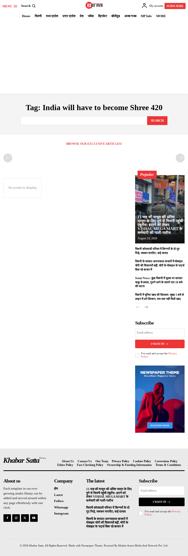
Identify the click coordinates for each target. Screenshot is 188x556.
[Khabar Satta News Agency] (94, 5)
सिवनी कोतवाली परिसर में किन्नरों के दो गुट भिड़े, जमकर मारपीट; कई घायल (107, 509)
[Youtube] (34, 518)
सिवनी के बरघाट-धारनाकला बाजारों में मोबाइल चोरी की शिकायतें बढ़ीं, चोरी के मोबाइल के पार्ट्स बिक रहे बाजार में (159, 265)
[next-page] (146, 307)
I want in (157, 343)
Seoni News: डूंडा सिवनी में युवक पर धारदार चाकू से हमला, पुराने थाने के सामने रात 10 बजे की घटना (158, 282)
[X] (25, 518)
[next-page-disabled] (180, 158)
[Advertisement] (94, 57)
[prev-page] (7, 158)
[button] (28, 5)
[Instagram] (16, 518)
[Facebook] (7, 518)
